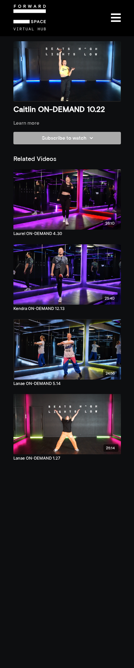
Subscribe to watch (64, 138)
